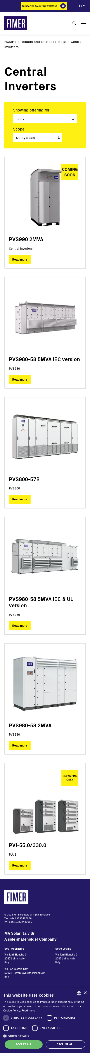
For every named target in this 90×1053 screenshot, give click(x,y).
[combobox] (79, 993)
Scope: (19, 129)
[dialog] (45, 1020)
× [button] (85, 993)
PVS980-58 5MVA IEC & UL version (41, 602)
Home (9, 41)
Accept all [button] (24, 1044)
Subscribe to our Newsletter (39, 6)
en (80, 5)
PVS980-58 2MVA (30, 725)
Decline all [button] (65, 1044)
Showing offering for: (31, 110)
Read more (19, 259)
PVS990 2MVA (26, 239)
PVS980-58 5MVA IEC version (44, 359)
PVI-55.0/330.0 (27, 845)
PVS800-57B (24, 479)
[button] (45, 1036)
